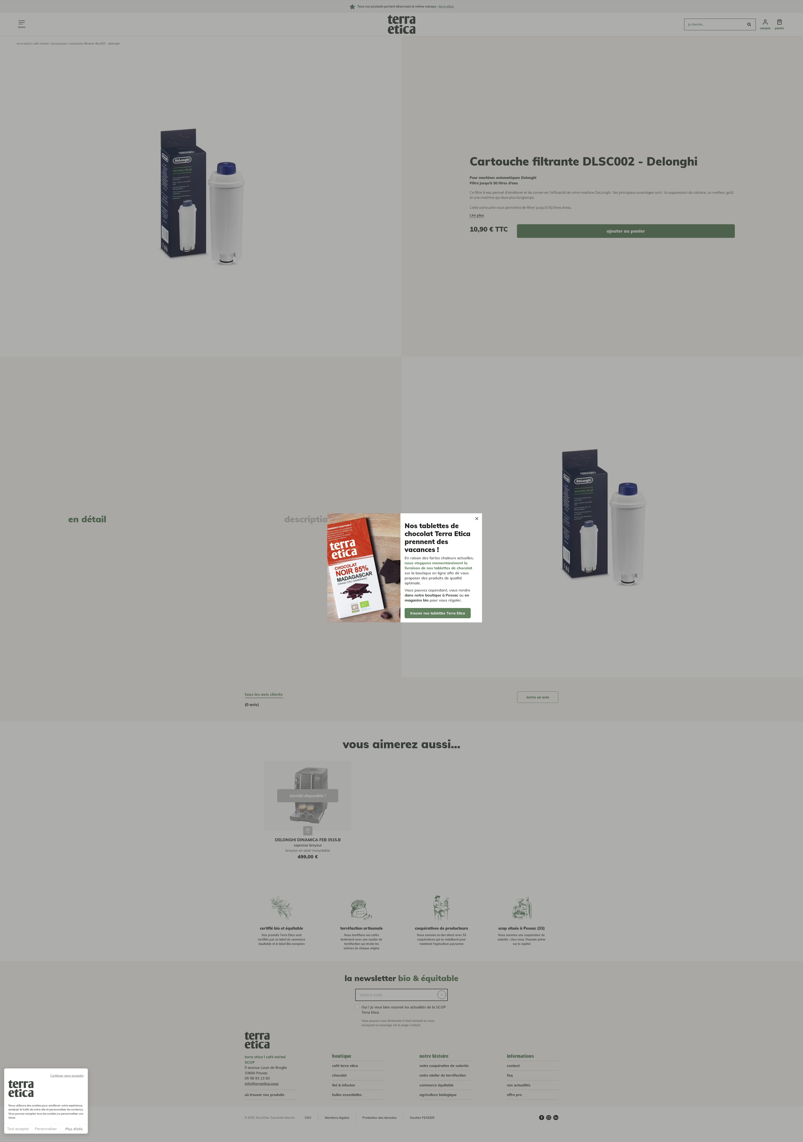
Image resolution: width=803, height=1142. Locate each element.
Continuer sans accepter (67, 1076)
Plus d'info (74, 1129)
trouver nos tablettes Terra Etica (437, 613)
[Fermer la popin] (477, 518)
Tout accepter (18, 1129)
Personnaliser (46, 1129)
